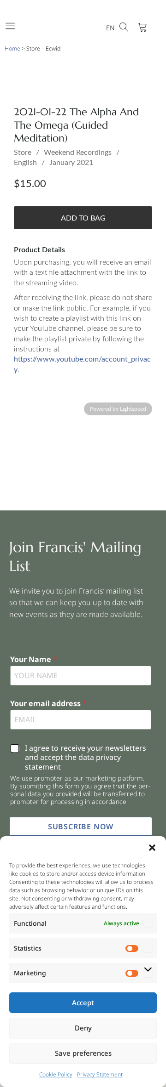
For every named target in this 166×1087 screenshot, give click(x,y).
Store (22, 152)
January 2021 (71, 162)
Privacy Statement (100, 1074)
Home (12, 48)
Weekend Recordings (78, 152)
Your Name (33, 659)
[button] (152, 847)
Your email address (48, 703)
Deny (83, 1027)
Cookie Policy (55, 1074)
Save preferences (83, 1053)
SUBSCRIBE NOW (80, 826)
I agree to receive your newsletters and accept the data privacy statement (85, 757)
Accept (83, 1002)
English (25, 162)
